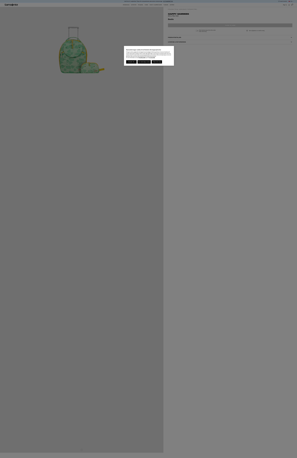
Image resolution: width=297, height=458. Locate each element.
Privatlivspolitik (142, 57)
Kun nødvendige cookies (144, 61)
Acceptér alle (131, 61)
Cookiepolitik (152, 57)
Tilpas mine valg (157, 61)
